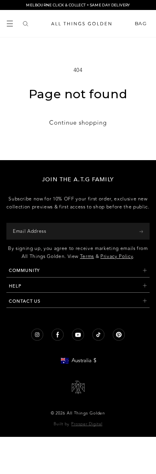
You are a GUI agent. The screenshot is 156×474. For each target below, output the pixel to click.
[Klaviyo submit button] (141, 231)
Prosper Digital (86, 424)
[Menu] (10, 23)
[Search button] (25, 23)
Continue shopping (78, 122)
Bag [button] (141, 23)
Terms (87, 256)
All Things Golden (86, 413)
